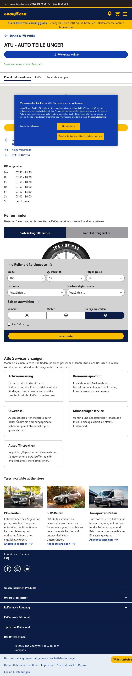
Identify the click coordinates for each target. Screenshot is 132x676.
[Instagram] (17, 568)
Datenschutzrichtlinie (97, 117)
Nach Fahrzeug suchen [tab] (97, 233)
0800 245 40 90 (38, 4)
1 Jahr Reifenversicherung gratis (27, 23)
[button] (125, 14)
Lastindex (13, 286)
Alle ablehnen (68, 126)
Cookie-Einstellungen (29, 126)
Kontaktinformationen (17, 77)
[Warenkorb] (117, 14)
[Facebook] (7, 568)
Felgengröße (94, 271)
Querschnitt (54, 271)
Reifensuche (66, 336)
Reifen (39, 77)
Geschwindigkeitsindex (80, 286)
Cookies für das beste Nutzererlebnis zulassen (80, 136)
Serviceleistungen (57, 77)
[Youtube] (27, 568)
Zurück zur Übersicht (22, 35)
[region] (66, 120)
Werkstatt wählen (69, 54)
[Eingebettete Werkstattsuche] (109, 14)
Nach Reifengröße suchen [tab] (35, 233)
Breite (11, 271)
